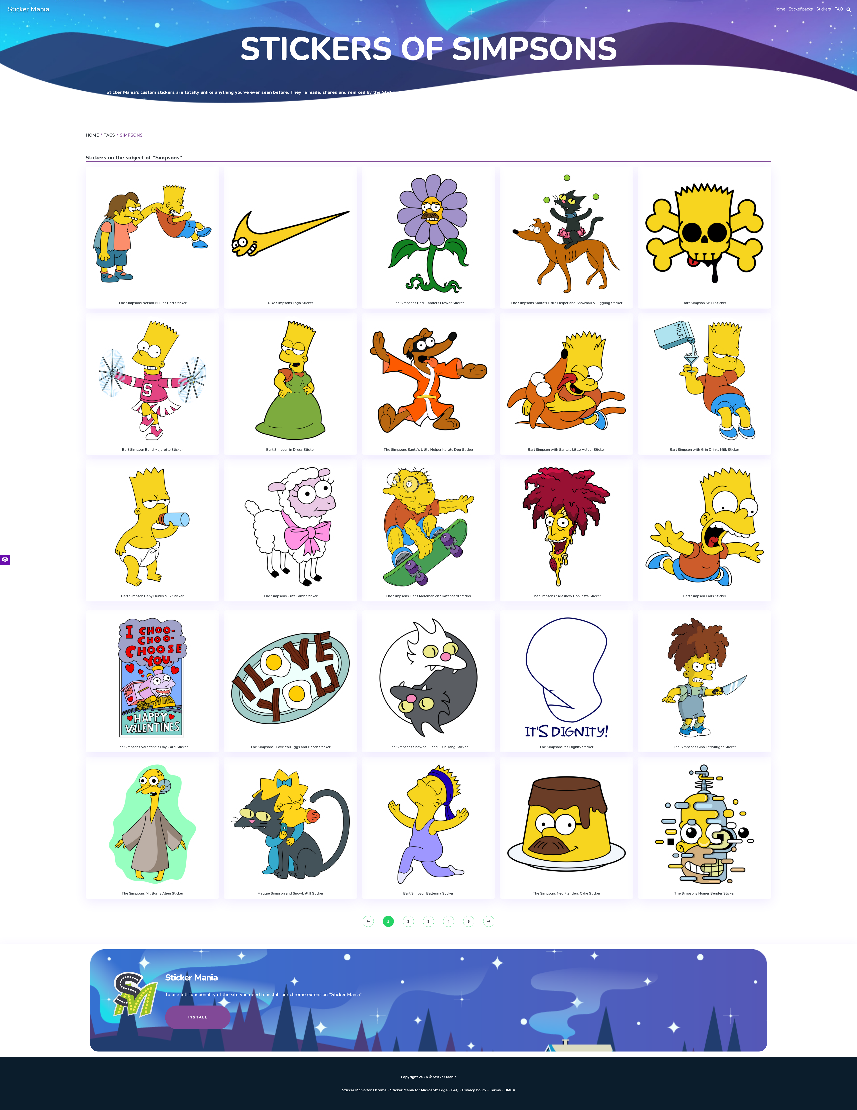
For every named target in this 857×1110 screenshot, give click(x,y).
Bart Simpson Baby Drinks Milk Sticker (152, 596)
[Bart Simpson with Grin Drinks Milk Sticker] (704, 380)
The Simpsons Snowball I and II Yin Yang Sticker (428, 747)
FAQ (455, 1090)
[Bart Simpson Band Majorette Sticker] (152, 380)
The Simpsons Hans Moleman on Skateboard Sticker (428, 596)
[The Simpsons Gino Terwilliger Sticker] (704, 678)
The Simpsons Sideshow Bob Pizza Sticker (566, 596)
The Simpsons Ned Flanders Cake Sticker (566, 893)
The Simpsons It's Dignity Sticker (566, 747)
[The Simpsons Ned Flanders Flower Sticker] (428, 234)
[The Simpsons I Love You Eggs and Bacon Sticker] (290, 678)
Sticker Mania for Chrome (364, 1090)
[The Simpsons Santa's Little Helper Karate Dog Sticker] (428, 380)
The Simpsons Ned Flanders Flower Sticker (428, 303)
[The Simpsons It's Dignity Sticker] (566, 678)
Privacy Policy (474, 1090)
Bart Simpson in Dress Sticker (290, 450)
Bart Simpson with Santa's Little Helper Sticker (566, 450)
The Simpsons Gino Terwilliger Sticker (704, 747)
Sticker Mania (28, 9)
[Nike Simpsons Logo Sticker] (290, 234)
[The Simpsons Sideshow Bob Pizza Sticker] (566, 527)
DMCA (509, 1090)
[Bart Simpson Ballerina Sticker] (428, 824)
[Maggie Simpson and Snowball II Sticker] (290, 824)
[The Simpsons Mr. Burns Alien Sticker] (152, 824)
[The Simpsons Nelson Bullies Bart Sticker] (152, 234)
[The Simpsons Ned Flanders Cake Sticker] (566, 824)
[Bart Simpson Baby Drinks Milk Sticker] (152, 527)
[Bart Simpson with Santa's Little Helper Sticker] (566, 380)
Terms (495, 1090)
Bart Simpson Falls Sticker (704, 596)
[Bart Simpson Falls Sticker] (704, 527)
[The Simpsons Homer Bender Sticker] (704, 824)
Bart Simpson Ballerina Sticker (428, 893)
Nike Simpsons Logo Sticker (290, 303)
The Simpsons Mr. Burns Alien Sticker (152, 893)
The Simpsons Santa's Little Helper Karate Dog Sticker (428, 450)
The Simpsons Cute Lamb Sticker (291, 596)
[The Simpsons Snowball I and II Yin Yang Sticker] (428, 678)
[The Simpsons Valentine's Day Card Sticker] (152, 678)
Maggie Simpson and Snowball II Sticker (290, 893)
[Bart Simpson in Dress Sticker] (290, 380)
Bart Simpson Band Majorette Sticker (152, 450)
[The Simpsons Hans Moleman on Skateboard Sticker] (428, 527)
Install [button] (198, 1017)
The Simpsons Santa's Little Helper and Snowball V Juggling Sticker (566, 303)
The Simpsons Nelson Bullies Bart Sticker (153, 303)
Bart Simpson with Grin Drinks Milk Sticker (704, 450)
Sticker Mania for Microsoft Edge (419, 1090)
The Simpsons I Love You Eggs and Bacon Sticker (290, 747)
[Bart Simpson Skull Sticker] (704, 234)
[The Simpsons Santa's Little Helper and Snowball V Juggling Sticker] (566, 234)
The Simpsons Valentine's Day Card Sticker (152, 747)
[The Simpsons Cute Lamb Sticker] (290, 527)
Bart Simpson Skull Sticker (704, 303)
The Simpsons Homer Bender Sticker (704, 893)
